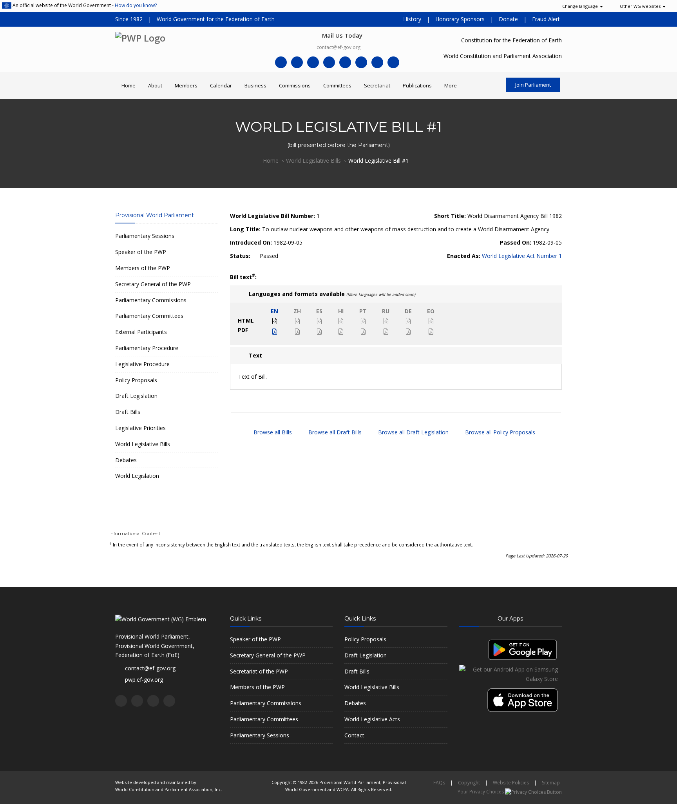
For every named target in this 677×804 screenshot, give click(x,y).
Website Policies (511, 782)
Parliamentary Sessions (144, 236)
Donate (508, 19)
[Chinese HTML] (297, 321)
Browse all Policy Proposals (499, 432)
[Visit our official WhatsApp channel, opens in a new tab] (361, 62)
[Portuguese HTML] (363, 321)
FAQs (439, 782)
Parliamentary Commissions (150, 300)
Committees (337, 85)
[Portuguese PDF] (363, 332)
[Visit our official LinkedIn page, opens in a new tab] (313, 62)
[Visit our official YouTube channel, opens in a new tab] (329, 62)
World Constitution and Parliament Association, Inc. (168, 789)
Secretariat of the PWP (259, 671)
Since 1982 (129, 19)
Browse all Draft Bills (334, 432)
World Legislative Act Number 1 (522, 256)
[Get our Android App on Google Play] (522, 649)
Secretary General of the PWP (153, 284)
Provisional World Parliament (154, 215)
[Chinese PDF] (297, 332)
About (155, 85)
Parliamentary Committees (149, 315)
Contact (354, 735)
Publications (417, 85)
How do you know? (136, 5)
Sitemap (551, 782)
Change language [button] (580, 6)
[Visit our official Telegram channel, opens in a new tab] (345, 62)
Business (255, 85)
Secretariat (377, 85)
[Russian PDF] (386, 332)
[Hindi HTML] (341, 321)
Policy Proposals (136, 380)
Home (128, 85)
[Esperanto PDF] (431, 332)
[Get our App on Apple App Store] (524, 697)
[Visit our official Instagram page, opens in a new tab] (377, 62)
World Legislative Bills (313, 160)
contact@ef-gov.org (338, 47)
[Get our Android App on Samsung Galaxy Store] (510, 673)
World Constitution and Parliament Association (502, 56)
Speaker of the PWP (140, 252)
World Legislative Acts (372, 719)
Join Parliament (533, 84)
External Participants (141, 332)
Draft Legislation (136, 395)
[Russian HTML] (386, 321)
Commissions (295, 85)
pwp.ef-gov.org (144, 679)
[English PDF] (275, 332)
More (450, 85)
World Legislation (137, 475)
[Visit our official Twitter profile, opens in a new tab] (297, 62)
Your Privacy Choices (481, 791)
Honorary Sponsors (460, 19)
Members (186, 85)
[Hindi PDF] (341, 332)
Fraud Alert (546, 19)
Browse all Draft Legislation (413, 432)
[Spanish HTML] (319, 321)
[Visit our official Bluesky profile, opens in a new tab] (393, 62)
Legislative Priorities (140, 428)
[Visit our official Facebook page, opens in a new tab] (281, 62)
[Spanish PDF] (319, 332)
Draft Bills (127, 412)
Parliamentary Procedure (146, 348)
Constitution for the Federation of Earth (511, 40)
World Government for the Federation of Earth (216, 19)
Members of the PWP (142, 268)
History (412, 19)
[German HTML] (408, 321)
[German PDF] (408, 332)
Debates (126, 460)
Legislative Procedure (142, 364)
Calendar (221, 85)
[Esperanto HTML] (431, 321)
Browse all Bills (272, 432)
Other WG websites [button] (640, 6)
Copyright (469, 782)
